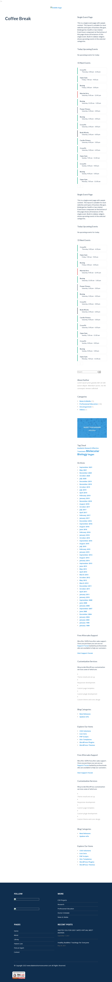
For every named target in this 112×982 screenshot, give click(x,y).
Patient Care (18, 944)
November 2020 (86, 473)
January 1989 (84, 626)
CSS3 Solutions (85, 731)
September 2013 (86, 563)
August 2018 (84, 504)
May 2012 (83, 580)
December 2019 (86, 481)
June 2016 (83, 529)
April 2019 (83, 493)
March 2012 (84, 583)
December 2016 (86, 521)
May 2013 (83, 569)
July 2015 (83, 546)
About (16, 935)
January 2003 (84, 620)
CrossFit (90, 71)
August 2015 (84, 544)
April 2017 (83, 512)
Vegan (91, 454)
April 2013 (83, 572)
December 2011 (86, 586)
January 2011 (84, 594)
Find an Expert (19, 948)
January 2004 (84, 617)
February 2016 (85, 532)
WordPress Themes (87, 745)
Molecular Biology (88, 452)
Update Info (84, 717)
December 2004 (86, 614)
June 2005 (83, 611)
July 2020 (83, 479)
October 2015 (85, 538)
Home (16, 931)
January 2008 (84, 606)
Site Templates (86, 739)
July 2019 (83, 490)
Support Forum (83, 646)
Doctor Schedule (63, 913)
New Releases (85, 714)
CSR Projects (62, 900)
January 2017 (84, 518)
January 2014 (84, 560)
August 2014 (84, 558)
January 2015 (84, 552)
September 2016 (86, 524)
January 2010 (84, 597)
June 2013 (83, 566)
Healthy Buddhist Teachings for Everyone (73, 942)
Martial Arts (90, 95)
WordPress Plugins (87, 742)
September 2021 (86, 467)
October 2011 (85, 589)
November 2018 (86, 501)
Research (61, 904)
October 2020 (85, 476)
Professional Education (89, 404)
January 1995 (84, 623)
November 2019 (86, 484)
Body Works (90, 134)
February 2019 (85, 495)
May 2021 (83, 470)
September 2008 (86, 600)
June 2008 (83, 603)
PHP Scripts (84, 737)
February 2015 (85, 549)
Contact (17, 952)
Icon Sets (83, 734)
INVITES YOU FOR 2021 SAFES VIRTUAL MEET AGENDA (75, 931)
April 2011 (83, 592)
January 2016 (84, 535)
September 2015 (86, 541)
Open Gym (89, 79)
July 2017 (83, 510)
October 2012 (85, 577)
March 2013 (84, 575)
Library (16, 939)
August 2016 (84, 527)
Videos (82, 410)
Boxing (89, 87)
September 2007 (86, 609)
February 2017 (85, 515)
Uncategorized (85, 407)
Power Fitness (90, 111)
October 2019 (85, 487)
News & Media (85, 401)
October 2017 (85, 507)
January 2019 (84, 498)
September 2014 (86, 555)
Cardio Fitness (90, 142)
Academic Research (84, 448)
